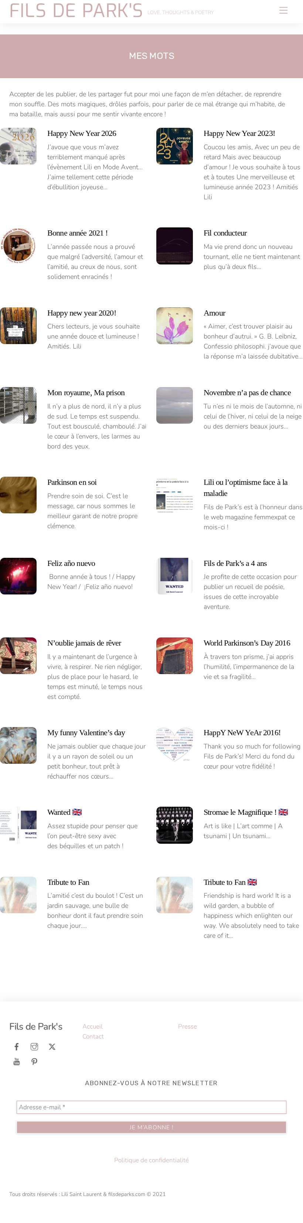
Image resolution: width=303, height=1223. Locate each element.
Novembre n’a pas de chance (247, 392)
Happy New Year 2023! (239, 133)
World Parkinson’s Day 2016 (247, 643)
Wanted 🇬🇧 (64, 812)
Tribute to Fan (68, 882)
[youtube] (16, 1061)
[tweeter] (52, 1046)
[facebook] (16, 1046)
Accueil (92, 1026)
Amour (214, 313)
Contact (93, 1036)
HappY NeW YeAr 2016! (242, 732)
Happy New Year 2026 (81, 133)
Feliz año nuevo (71, 563)
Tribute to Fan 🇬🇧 (230, 882)
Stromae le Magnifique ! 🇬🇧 (246, 812)
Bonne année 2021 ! (77, 233)
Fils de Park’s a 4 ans (235, 563)
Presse (187, 1026)
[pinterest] (34, 1061)
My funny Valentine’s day (86, 732)
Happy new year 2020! (81, 313)
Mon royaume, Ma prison (86, 392)
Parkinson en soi (71, 482)
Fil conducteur (225, 233)
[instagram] (34, 1046)
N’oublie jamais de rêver (84, 643)
